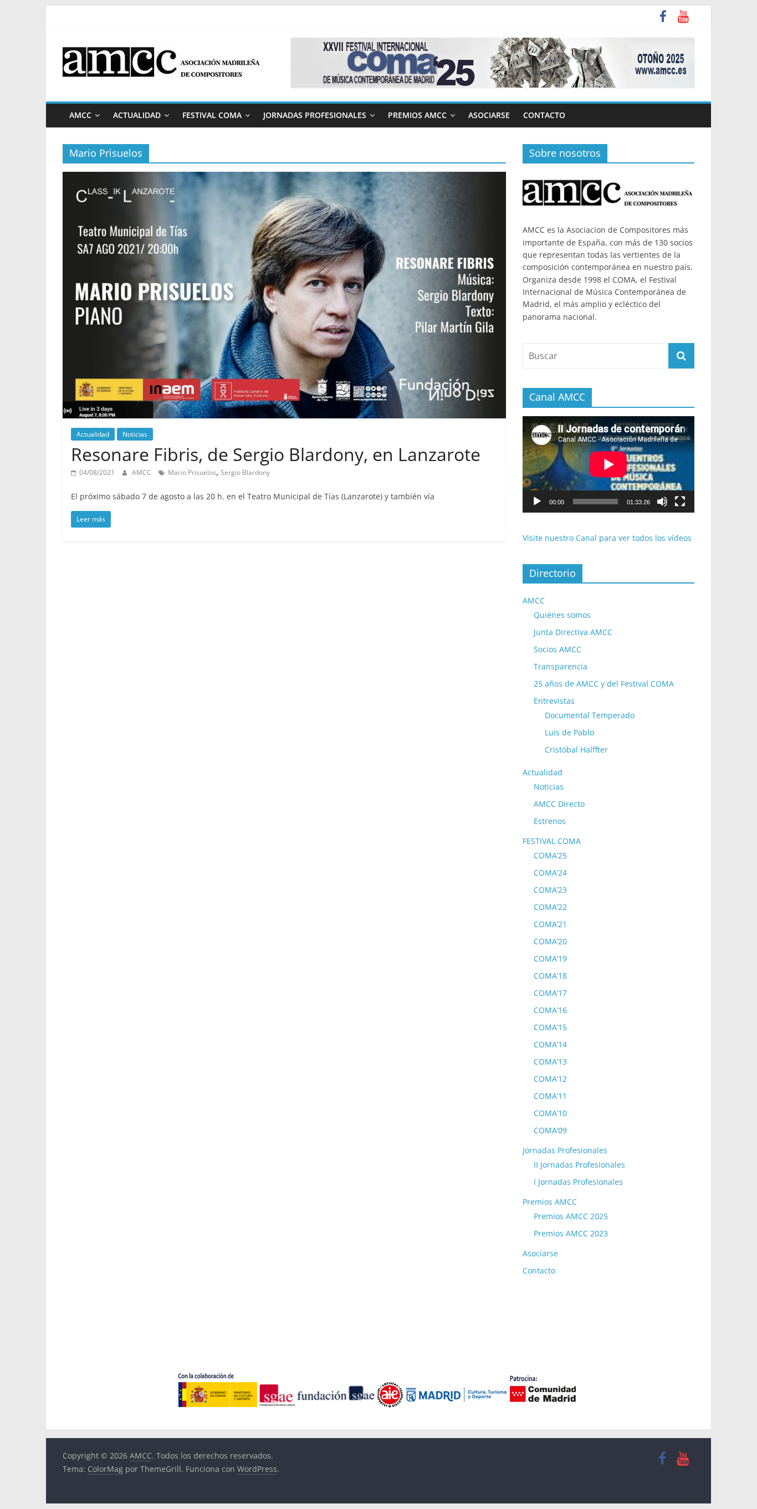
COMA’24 (550, 872)
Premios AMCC (417, 115)
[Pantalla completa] (680, 501)
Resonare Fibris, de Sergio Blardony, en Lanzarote (275, 454)
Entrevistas (554, 700)
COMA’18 (550, 975)
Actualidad (137, 115)
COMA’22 (550, 907)
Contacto (544, 115)
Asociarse (489, 115)
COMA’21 (550, 924)
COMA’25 (550, 855)
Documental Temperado (590, 715)
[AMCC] (608, 177)
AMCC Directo (559, 804)
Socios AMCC (557, 649)
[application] (608, 464)
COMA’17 (550, 993)
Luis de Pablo (569, 732)
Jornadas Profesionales (314, 115)
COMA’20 (550, 941)
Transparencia (560, 666)
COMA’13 (550, 1061)
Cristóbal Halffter (576, 749)
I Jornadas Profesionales (578, 1181)
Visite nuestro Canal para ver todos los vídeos (607, 538)
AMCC (80, 115)
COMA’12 (550, 1078)
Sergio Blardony (245, 472)
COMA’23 (550, 889)
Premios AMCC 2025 (571, 1216)
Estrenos (550, 821)
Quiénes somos (562, 615)
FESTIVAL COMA (212, 115)
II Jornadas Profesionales (579, 1164)
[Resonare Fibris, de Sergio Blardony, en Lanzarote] (284, 178)
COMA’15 (550, 1027)
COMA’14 (550, 1044)
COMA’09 (550, 1130)
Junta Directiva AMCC (573, 632)
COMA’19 (550, 958)
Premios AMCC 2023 (571, 1233)
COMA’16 (550, 1010)
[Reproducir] (537, 501)
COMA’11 (550, 1096)
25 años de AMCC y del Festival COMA (604, 683)
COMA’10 (550, 1113)
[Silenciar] (662, 501)
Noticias (134, 434)
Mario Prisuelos (192, 472)
